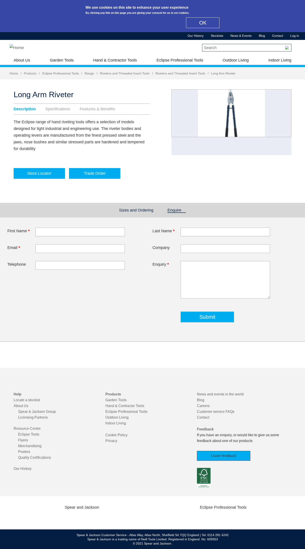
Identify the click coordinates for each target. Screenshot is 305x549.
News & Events (241, 35)
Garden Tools (62, 60)
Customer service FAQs (215, 411)
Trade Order (95, 173)
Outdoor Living (236, 60)
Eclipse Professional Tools (180, 60)
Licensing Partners (33, 417)
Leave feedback (223, 456)
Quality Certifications (34, 457)
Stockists (217, 35)
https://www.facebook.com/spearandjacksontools (46, 518)
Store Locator (39, 173)
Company (161, 247)
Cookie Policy (116, 435)
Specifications (57, 109)
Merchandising (30, 446)
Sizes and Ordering (136, 210)
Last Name (163, 231)
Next (285, 122)
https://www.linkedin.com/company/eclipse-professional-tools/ (244, 518)
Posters (24, 452)
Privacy (111, 441)
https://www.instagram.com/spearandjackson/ (75, 518)
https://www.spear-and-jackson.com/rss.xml (117, 518)
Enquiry (160, 264)
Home (14, 73)
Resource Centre (27, 428)
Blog (262, 35)
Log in (294, 35)
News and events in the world (220, 394)
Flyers (23, 440)
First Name (18, 231)
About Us (22, 60)
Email (13, 247)
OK (203, 23)
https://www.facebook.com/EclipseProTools (202, 518)
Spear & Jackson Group (37, 411)
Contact (277, 35)
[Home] (17, 47)
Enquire (176, 210)
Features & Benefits (97, 109)
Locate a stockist (27, 400)
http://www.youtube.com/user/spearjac (103, 518)
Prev (179, 122)
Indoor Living (279, 60)
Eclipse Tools (28, 434)
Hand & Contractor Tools (115, 60)
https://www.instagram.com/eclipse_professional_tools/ (230, 518)
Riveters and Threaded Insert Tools (125, 73)
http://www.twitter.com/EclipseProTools (216, 518)
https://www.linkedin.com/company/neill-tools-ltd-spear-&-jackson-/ (89, 518)
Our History (196, 35)
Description (25, 109)
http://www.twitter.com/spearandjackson (60, 518)
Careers (203, 406)
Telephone (16, 264)
